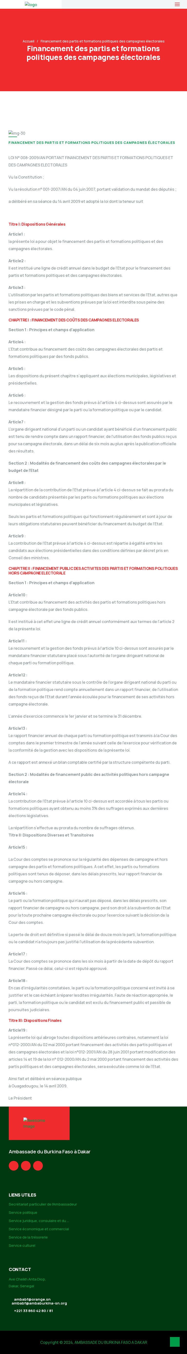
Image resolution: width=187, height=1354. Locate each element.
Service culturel (22, 1245)
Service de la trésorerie (28, 1237)
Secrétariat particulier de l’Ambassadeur (43, 1204)
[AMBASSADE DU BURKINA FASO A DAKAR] (31, 4)
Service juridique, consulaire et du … (39, 1220)
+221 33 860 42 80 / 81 (33, 1310)
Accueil (28, 41)
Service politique (23, 1212)
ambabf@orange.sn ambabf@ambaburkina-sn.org (39, 1301)
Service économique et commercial (39, 1228)
